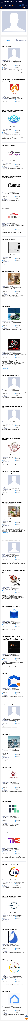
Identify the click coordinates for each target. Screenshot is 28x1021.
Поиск (25, 7)
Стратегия (8, 5)
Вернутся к (8, 40)
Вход (20, 5)
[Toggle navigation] (1, 1)
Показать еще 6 (5, 368)
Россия (3, 7)
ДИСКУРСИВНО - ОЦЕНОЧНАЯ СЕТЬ (13, 1)
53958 (26, 5)
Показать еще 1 (5, 532)
